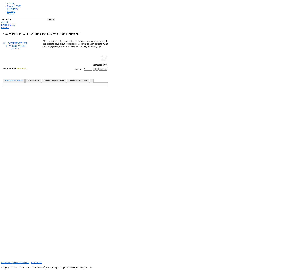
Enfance (5, 27)
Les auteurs (12, 9)
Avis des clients (33, 80)
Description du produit (14, 80)
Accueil (10, 3)
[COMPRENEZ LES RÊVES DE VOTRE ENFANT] (16, 48)
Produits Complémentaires (54, 80)
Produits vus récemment (78, 80)
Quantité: (79, 69)
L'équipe (11, 11)
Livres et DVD (14, 6)
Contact (10, 14)
